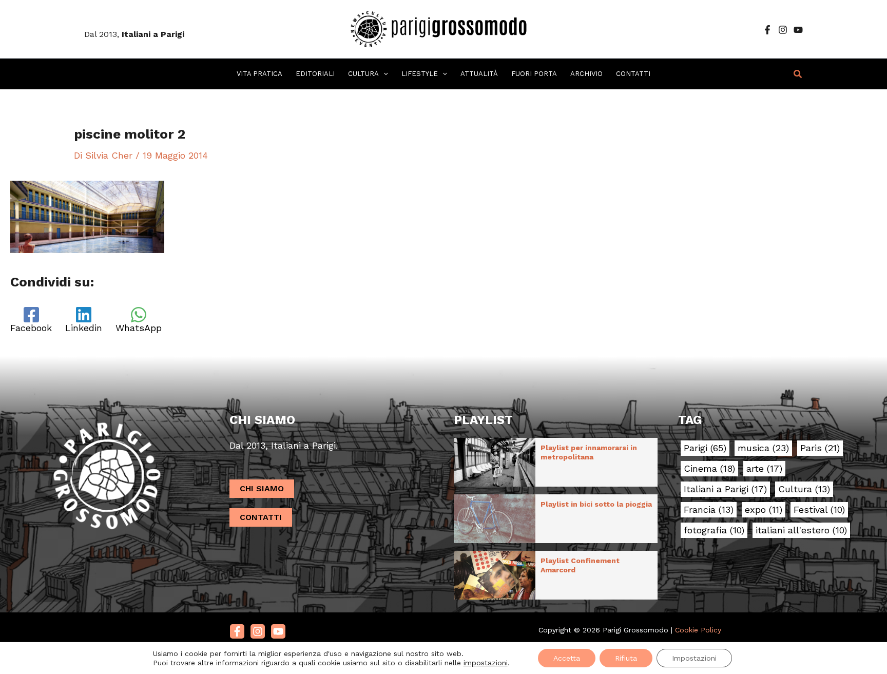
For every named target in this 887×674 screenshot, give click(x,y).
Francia (709, 509)
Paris (820, 448)
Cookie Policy (698, 630)
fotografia (714, 530)
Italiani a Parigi (725, 489)
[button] (383, 74)
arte (764, 468)
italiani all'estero (801, 530)
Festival (819, 509)
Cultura (804, 489)
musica (763, 448)
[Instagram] (782, 29)
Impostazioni (694, 658)
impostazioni (486, 663)
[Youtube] (278, 631)
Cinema (709, 468)
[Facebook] (767, 29)
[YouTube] (798, 29)
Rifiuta (626, 658)
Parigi (705, 448)
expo (763, 509)
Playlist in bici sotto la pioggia (596, 504)
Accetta (566, 658)
